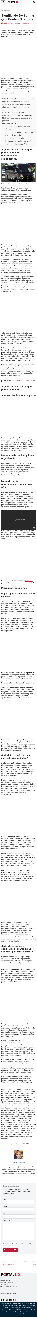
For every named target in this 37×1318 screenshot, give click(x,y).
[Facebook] (2, 1301)
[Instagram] (6, 1301)
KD (2, 10)
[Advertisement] (18, 58)
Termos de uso (4, 1284)
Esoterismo (7, 10)
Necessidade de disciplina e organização (17, 115)
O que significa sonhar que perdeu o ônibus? (18, 127)
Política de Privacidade (6, 1282)
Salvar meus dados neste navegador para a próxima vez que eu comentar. (17, 1245)
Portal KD (28, 581)
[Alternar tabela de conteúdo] (32, 98)
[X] (14, 1301)
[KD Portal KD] (13, 2)
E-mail (5, 1206)
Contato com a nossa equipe (8, 1286)
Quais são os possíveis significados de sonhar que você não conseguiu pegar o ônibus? (17, 141)
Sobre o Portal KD (5, 1280)
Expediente (3, 1278)
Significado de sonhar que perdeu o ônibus (15, 108)
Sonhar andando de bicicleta (25, 380)
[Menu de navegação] (3, 2)
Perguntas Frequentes (10, 123)
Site (4, 1213)
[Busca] (34, 2)
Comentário (6, 1220)
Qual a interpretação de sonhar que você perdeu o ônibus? (19, 133)
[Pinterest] (10, 1301)
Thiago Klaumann (8, 23)
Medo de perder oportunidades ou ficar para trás (17, 119)
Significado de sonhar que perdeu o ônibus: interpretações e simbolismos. (16, 103)
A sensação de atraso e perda (13, 112)
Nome (5, 1199)
